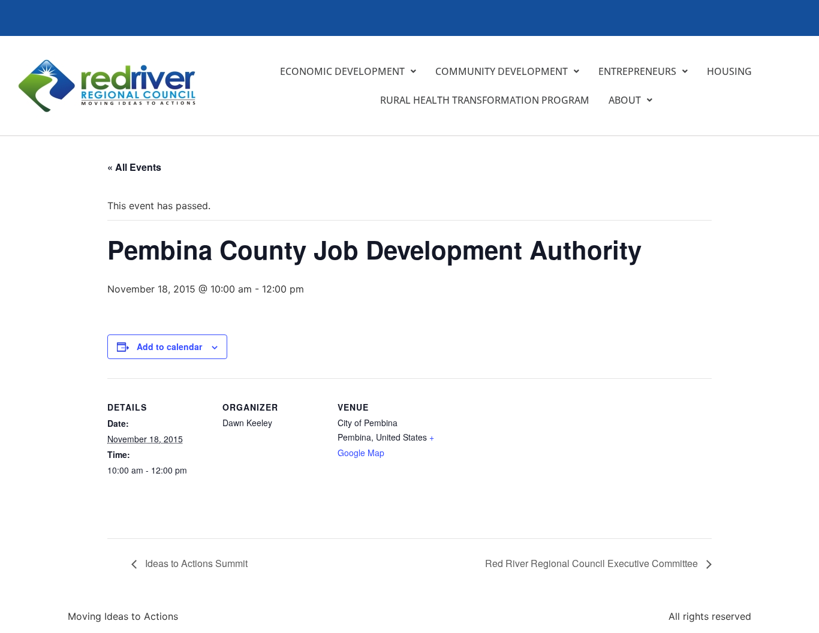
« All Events (134, 167)
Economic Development (342, 71)
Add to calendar (169, 346)
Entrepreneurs (637, 71)
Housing (729, 71)
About (625, 100)
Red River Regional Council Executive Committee (592, 563)
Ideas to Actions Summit (195, 563)
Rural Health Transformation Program (484, 100)
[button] (348, 71)
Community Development (501, 71)
